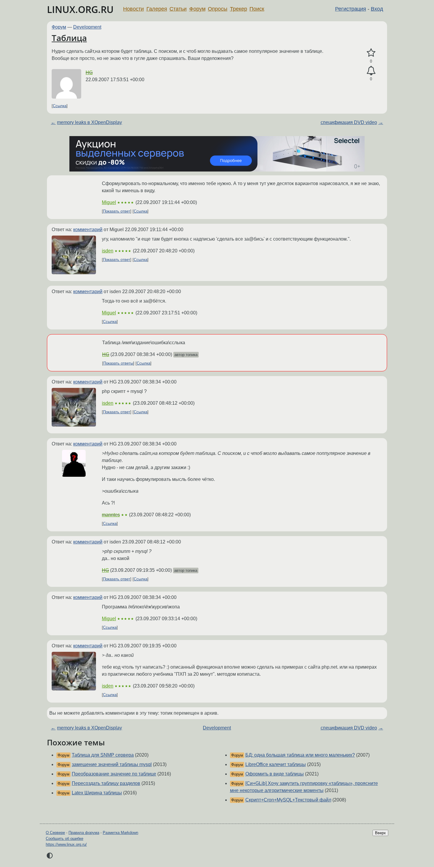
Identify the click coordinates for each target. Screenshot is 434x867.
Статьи (178, 9)
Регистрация (350, 9)
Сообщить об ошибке (64, 838)
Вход (377, 9)
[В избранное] (371, 53)
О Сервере (55, 832)
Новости (133, 9)
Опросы (217, 9)
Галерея (156, 9)
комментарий (87, 229)
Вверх (380, 833)
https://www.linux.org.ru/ (66, 844)
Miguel (109, 202)
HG (89, 72)
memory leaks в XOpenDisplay (89, 122)
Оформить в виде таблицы (274, 773)
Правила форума (83, 832)
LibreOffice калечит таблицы (275, 764)
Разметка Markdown (120, 832)
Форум (197, 9)
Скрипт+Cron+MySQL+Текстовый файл (288, 799)
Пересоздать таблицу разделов (106, 783)
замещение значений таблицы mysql (112, 764)
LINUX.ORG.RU (80, 9)
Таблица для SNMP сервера (103, 754)
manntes (111, 514)
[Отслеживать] (371, 71)
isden (107, 250)
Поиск (256, 9)
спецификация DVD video (349, 122)
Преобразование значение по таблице (114, 773)
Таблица (69, 37)
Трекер (238, 9)
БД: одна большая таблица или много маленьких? (300, 754)
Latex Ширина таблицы (97, 792)
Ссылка (59, 106)
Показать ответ (116, 211)
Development (87, 27)
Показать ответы (118, 363)
